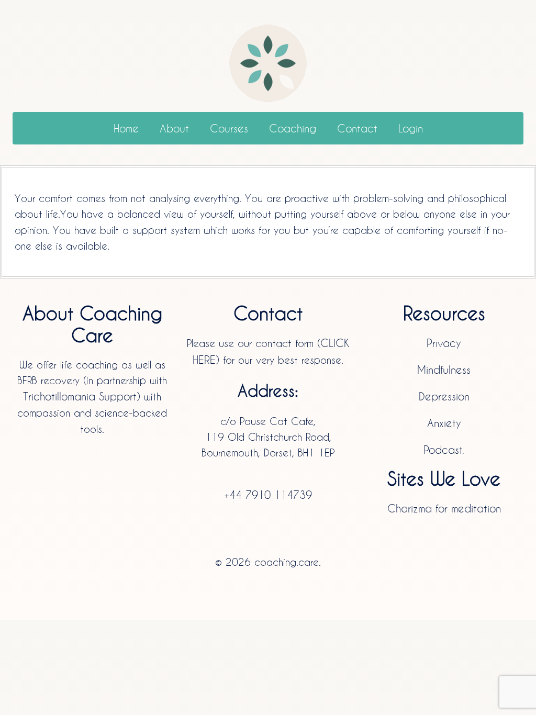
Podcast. (443, 449)
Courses (229, 128)
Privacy (444, 343)
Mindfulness (444, 369)
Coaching (292, 128)
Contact (357, 128)
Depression (444, 396)
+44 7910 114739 (268, 494)
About (174, 128)
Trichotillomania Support (80, 396)
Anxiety (444, 423)
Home (126, 128)
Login (410, 128)
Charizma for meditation (444, 508)
